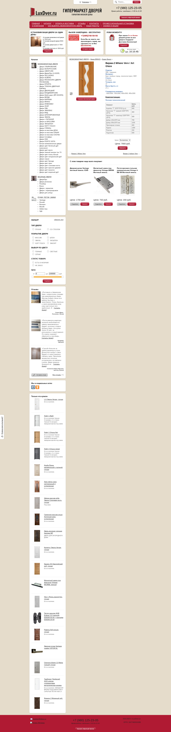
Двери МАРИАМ (45, 99)
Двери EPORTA (45, 84)
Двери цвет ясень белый (48, 154)
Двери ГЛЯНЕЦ (45, 128)
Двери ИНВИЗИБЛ (46, 104)
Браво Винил (106, 59)
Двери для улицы (46, 193)
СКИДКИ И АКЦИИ (110, 26)
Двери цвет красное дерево (49, 168)
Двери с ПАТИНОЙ (46, 119)
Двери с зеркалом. (46, 188)
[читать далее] (47, 338)
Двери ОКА (43, 139)
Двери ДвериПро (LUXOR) (49, 73)
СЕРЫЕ (38, 254)
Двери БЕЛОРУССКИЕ (48, 69)
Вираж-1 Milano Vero (78, 154)
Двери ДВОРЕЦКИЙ (46, 91)
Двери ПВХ (43, 108)
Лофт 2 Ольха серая (52, 449)
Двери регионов (45, 182)
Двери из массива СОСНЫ (49, 135)
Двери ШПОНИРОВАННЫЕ (49, 115)
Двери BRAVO (44, 102)
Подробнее (48, 51)
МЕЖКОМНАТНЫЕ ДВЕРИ (79, 59)
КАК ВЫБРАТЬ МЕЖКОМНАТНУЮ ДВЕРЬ (65, 26)
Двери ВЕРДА (44, 97)
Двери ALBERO (45, 77)
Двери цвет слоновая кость (49, 165)
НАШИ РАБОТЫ (92, 26)
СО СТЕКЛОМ (55, 229)
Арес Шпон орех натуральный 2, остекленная (50, 484)
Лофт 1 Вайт (49, 416)
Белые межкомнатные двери (50, 143)
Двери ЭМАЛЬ (44, 117)
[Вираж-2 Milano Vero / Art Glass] (86, 78)
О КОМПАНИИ (38, 26)
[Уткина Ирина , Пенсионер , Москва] (36, 302)
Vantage (42, 200)
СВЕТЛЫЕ (53, 251)
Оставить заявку (88, 49)
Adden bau (43, 209)
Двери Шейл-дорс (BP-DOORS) (51, 95)
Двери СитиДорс (45, 137)
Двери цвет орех (45, 163)
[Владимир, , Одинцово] (36, 331)
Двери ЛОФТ (44, 106)
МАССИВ (38, 238)
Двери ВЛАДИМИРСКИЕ (48, 93)
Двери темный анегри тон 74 (50, 152)
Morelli (41, 207)
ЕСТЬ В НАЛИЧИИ (42, 263)
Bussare (42, 204)
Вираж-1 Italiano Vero (130, 154)
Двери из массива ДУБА (48, 130)
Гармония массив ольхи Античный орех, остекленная (53, 517)
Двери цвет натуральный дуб (50, 157)
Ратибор (42, 184)
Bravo (41, 186)
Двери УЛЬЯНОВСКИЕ (48, 67)
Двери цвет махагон (47, 170)
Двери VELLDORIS (46, 75)
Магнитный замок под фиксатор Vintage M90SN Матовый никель (103, 170)
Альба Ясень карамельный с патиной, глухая (53, 467)
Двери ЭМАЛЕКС (45, 110)
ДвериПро (43, 179)
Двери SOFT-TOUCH (47, 126)
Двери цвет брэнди (46, 161)
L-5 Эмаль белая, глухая (53, 399)
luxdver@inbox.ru (39, 719)
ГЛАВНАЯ (36, 23)
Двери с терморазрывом (48, 190)
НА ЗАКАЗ (39, 265)
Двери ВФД (43, 113)
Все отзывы (57, 375)
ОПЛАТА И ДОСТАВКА (64, 23)
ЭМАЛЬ (38, 240)
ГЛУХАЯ (38, 229)
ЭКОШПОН (54, 240)
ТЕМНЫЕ (38, 251)
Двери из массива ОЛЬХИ (49, 132)
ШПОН (52, 238)
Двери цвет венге (46, 150)
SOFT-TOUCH (40, 243)
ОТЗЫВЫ (82, 23)
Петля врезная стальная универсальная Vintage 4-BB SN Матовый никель (127, 170)
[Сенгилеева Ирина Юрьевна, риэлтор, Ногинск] (36, 359)
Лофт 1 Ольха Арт (51, 432)
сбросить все (58, 220)
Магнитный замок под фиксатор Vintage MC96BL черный (52, 582)
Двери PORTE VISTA (47, 141)
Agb (40, 211)
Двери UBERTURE (46, 71)
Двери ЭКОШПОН (46, 124)
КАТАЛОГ (47, 23)
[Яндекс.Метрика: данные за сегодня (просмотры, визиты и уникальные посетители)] (37, 723)
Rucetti (42, 202)
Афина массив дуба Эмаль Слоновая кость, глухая (53, 500)
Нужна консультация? (2, 425)
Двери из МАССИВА (47, 121)
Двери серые (44, 159)
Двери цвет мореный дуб (49, 172)
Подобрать (47, 281)
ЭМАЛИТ (53, 243)
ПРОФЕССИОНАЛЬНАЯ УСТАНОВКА (118, 23)
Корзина (85, 2)
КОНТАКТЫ (94, 23)
